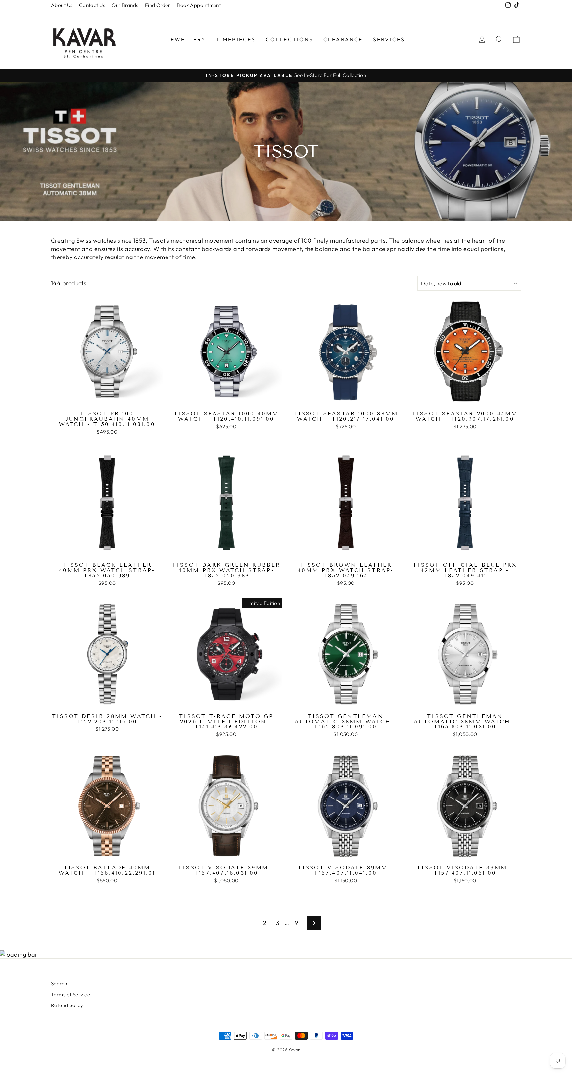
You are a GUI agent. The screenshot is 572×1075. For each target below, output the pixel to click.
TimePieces (236, 39)
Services (389, 39)
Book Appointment (199, 5)
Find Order (157, 5)
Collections (289, 39)
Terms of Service (70, 994)
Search (59, 983)
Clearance (343, 39)
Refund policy (67, 1005)
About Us (61, 5)
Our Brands (125, 5)
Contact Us (92, 5)
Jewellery (186, 39)
